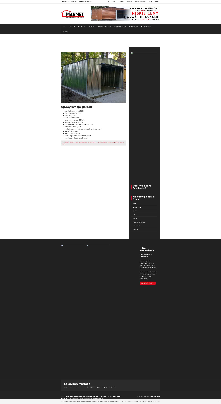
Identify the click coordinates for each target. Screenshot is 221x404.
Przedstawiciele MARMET (141, 1)
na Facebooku (85, 1)
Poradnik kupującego (104, 27)
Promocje (129, 1)
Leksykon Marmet (120, 27)
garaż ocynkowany (92, 142)
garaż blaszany (83, 142)
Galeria (113, 1)
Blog (150, 1)
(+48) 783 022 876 (72, 1)
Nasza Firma (121, 1)
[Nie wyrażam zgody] (219, 401)
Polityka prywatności (95, 399)
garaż (76, 142)
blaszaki (72, 142)
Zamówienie (147, 27)
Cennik (90, 27)
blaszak (67, 142)
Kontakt (156, 1)
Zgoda (144, 401)
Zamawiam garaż (147, 283)
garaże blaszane (102, 142)
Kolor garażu (133, 27)
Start (64, 27)
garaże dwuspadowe (113, 142)
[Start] (108, 1)
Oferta (71, 27)
